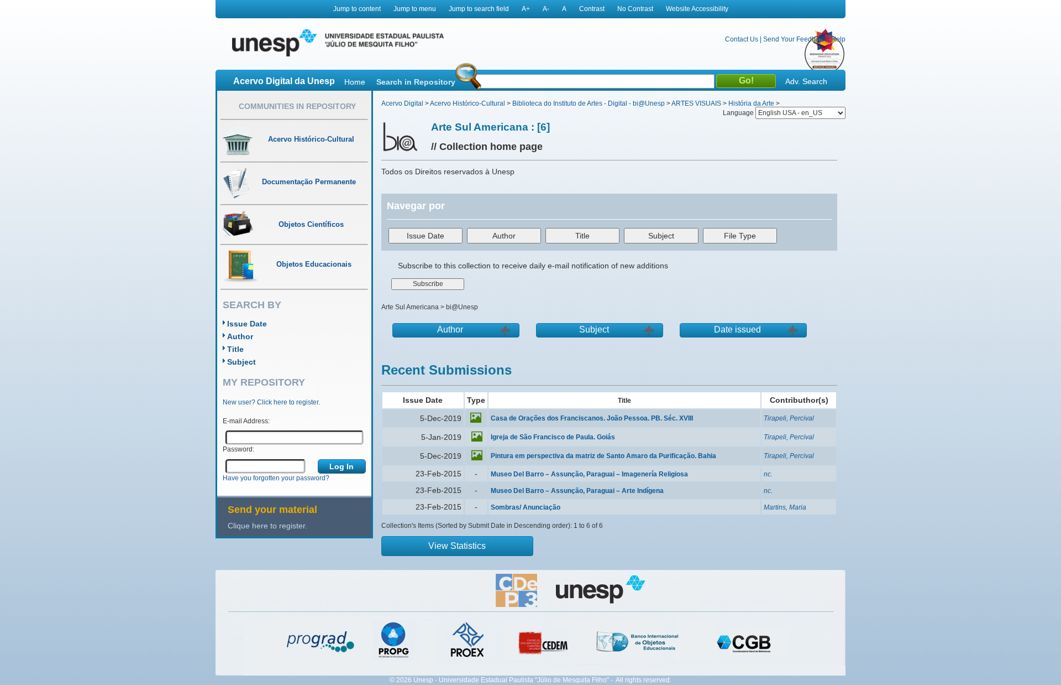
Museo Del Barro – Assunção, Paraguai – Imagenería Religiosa (589, 474)
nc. (768, 474)
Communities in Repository (297, 106)
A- (546, 9)
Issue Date (247, 323)
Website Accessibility (697, 9)
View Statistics (457, 546)
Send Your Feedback (794, 39)
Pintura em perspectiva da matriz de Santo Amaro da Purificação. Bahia (603, 456)
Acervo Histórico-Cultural (467, 103)
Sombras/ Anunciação (525, 507)
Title (235, 349)
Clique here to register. (267, 525)
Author (240, 336)
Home (354, 81)
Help (838, 39)
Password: (238, 449)
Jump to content (357, 9)
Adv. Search (806, 81)
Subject (241, 361)
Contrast (592, 9)
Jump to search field (479, 9)
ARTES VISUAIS (696, 103)
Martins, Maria (785, 507)
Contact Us (741, 39)
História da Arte (751, 103)
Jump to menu (414, 9)
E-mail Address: (246, 421)
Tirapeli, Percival (789, 418)
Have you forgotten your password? (276, 478)
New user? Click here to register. (271, 402)
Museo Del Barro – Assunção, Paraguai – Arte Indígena (577, 491)
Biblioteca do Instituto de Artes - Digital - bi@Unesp (588, 103)
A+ (526, 9)
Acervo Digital (402, 103)
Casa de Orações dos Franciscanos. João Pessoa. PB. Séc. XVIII (592, 418)
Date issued (737, 329)
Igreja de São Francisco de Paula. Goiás (553, 437)
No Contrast (635, 9)
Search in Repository (415, 81)
